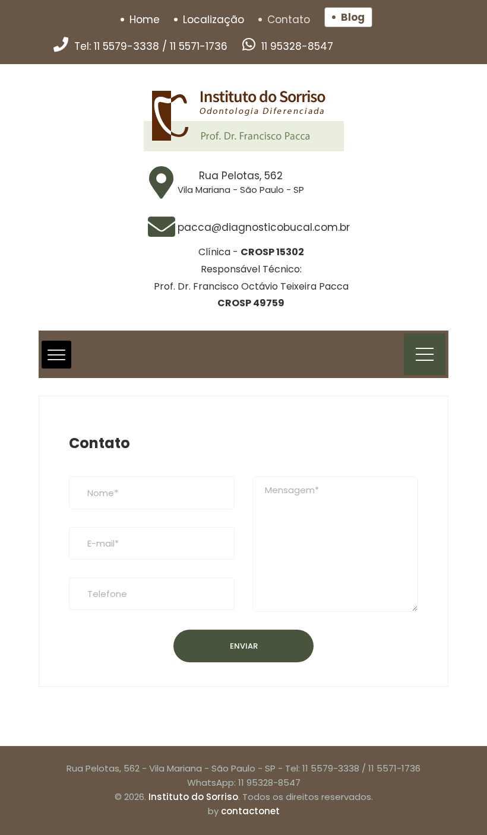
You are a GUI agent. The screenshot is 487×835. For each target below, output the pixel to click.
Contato (288, 20)
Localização (213, 20)
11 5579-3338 (126, 46)
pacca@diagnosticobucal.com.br (264, 227)
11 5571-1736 (198, 46)
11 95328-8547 (297, 46)
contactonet (250, 811)
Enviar (244, 646)
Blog (353, 17)
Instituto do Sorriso (193, 796)
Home (144, 20)
